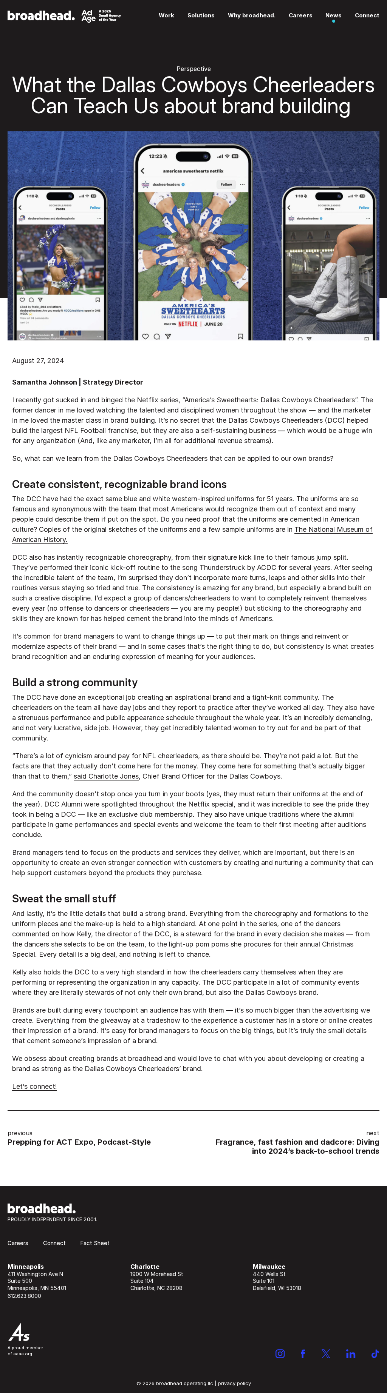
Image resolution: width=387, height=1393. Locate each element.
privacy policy (234, 1383)
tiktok (375, 1353)
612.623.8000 (24, 1296)
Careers (301, 15)
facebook (303, 1353)
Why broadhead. (252, 15)
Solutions (201, 15)
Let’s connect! (34, 1086)
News (333, 15)
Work (166, 15)
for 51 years (274, 499)
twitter (326, 1353)
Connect (367, 15)
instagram (280, 1353)
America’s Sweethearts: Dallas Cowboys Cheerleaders (269, 400)
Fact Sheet (95, 1243)
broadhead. (64, 16)
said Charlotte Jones (106, 776)
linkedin (351, 1353)
